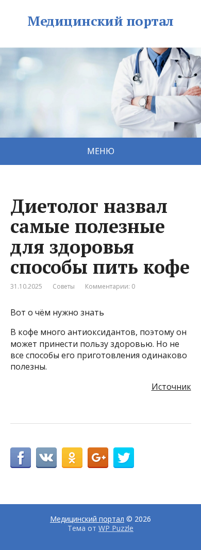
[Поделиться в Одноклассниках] (72, 457)
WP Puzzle (115, 528)
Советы (64, 286)
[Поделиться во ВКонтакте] (46, 457)
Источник (171, 386)
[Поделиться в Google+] (98, 457)
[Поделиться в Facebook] (20, 457)
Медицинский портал (100, 21)
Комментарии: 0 (110, 286)
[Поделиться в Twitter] (123, 457)
